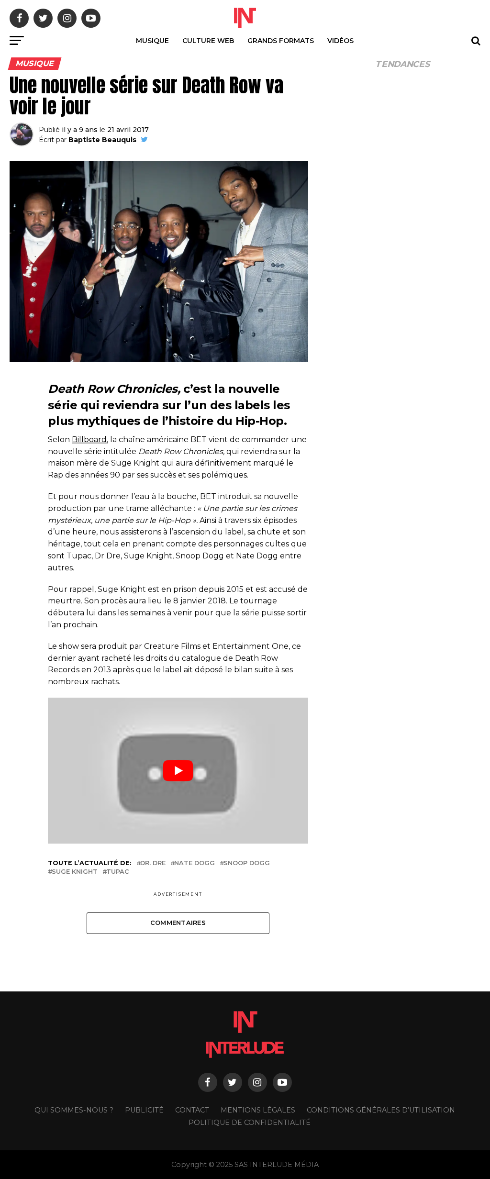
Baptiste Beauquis (102, 139)
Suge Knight (75, 872)
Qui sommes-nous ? (73, 1110)
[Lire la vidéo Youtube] (178, 771)
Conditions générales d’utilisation (381, 1110)
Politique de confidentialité (250, 1122)
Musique (152, 40)
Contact (192, 1110)
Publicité (144, 1110)
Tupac (117, 872)
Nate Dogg (194, 863)
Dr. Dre (153, 863)
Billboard (89, 439)
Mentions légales (258, 1110)
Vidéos (340, 40)
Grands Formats (280, 40)
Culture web (208, 40)
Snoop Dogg (246, 863)
